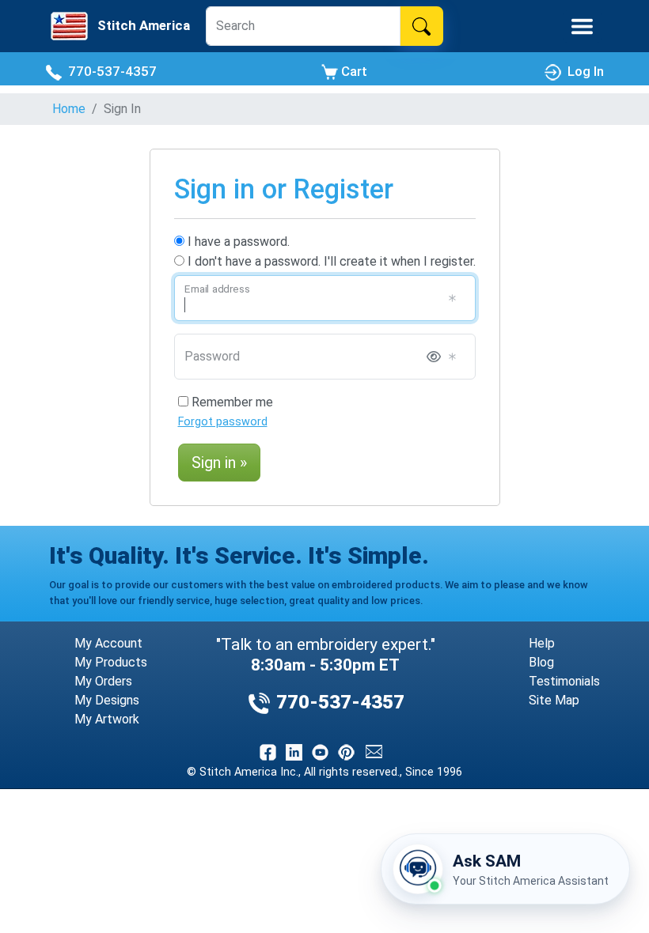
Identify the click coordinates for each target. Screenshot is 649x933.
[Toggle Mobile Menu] (582, 26)
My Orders (103, 681)
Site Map (554, 700)
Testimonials (564, 681)
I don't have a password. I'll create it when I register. (330, 261)
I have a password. (237, 241)
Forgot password (223, 422)
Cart (352, 71)
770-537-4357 (109, 71)
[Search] (421, 26)
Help (542, 643)
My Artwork (106, 719)
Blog (541, 662)
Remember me (230, 402)
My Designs (106, 700)
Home (68, 108)
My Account (108, 643)
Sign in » (219, 462)
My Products (110, 662)
